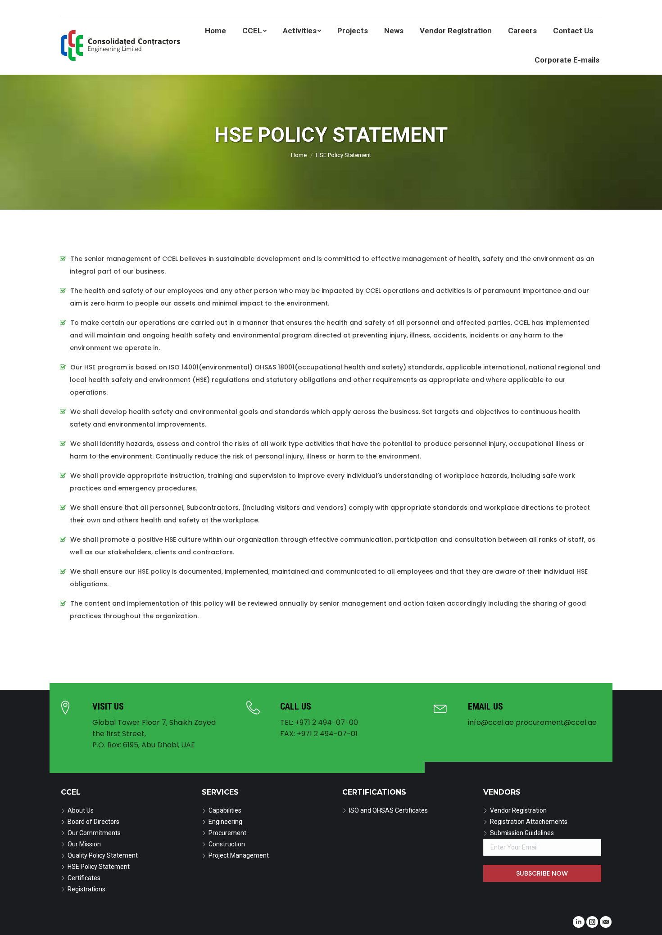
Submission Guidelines (522, 832)
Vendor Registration (518, 810)
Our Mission (84, 844)
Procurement (227, 832)
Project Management (239, 855)
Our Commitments (94, 832)
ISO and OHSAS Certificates (388, 810)
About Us (81, 810)
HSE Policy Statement (99, 866)
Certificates (84, 877)
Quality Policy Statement (103, 855)
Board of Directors (93, 821)
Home (299, 155)
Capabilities (225, 810)
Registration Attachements (528, 821)
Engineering (225, 821)
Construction (227, 844)
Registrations (86, 889)
